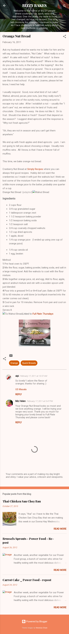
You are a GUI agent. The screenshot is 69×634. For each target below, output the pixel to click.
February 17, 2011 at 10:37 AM (33, 376)
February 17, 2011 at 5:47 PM (40, 401)
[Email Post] (11, 356)
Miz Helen (20, 401)
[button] (64, 36)
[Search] (64, 6)
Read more (60, 528)
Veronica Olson (41, 628)
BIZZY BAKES (34, 5)
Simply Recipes (35, 169)
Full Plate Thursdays (42, 313)
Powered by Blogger (36, 621)
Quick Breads (29, 363)
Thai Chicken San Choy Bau (22, 501)
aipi (17, 375)
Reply (18, 394)
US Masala (20, 389)
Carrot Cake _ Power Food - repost (27, 580)
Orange (14, 363)
